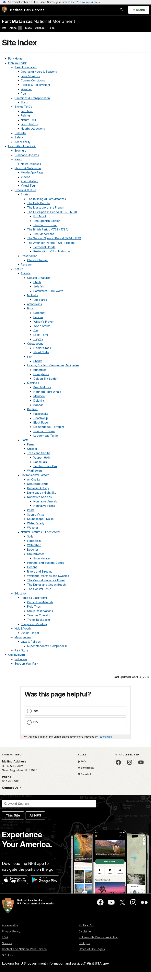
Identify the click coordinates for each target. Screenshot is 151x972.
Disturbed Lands (37, 483)
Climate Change (37, 260)
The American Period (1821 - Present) (51, 242)
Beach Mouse (42, 387)
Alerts (14, 27)
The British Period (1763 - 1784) (47, 229)
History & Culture (25, 190)
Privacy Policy (11, 931)
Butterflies (39, 369)
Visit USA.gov (98, 963)
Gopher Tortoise (44, 431)
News (18, 159)
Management (23, 637)
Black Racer (41, 422)
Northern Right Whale (47, 391)
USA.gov (84, 943)
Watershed (34, 545)
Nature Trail (28, 120)
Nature (19, 269)
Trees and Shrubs (38, 453)
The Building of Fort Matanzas (46, 199)
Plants (25, 440)
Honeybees (41, 374)
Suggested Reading (34, 624)
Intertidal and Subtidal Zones (45, 562)
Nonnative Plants (44, 505)
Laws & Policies (31, 641)
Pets (24, 93)
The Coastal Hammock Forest (46, 580)
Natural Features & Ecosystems (41, 532)
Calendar (40, 27)
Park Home (15, 58)
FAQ (83, 761)
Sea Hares (40, 299)
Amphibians (34, 304)
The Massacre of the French (45, 207)
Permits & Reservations (36, 84)
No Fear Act (86, 925)
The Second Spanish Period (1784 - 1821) (54, 238)
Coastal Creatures (38, 277)
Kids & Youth (23, 628)
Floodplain (34, 540)
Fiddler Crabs (42, 348)
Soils (30, 536)
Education (21, 593)
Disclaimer (85, 931)
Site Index (87, 767)
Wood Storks (41, 326)
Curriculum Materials (40, 602)
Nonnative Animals (45, 501)
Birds (30, 308)
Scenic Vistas (35, 514)
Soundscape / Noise (40, 518)
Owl (35, 330)
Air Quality (33, 479)
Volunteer (21, 659)
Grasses (32, 448)
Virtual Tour (28, 185)
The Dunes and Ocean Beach (46, 584)
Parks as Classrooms (34, 597)
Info (4, 27)
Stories (25, 194)
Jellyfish (38, 286)
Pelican (38, 317)
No (35, 722)
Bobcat (38, 405)
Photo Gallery (29, 181)
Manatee (39, 396)
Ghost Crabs (41, 352)
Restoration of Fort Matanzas (52, 251)
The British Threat (45, 225)
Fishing (25, 115)
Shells (37, 282)
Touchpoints (105, 736)
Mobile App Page (32, 172)
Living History (29, 124)
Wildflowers (34, 470)
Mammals (33, 383)
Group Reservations (40, 610)
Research (27, 264)
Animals (25, 273)
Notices (7, 943)
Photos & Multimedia (28, 168)
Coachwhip (40, 418)
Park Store (21, 650)
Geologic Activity (38, 488)
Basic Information (26, 67)
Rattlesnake (41, 413)
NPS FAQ (8, 955)
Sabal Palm (40, 461)
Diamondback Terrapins (48, 426)
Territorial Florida (44, 247)
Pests (30, 510)
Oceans (32, 567)
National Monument (38, 21)
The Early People (38, 203)
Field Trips (34, 606)
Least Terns (41, 334)
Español (85, 774)
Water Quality (35, 523)
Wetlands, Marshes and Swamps (48, 575)
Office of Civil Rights (92, 949)
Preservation (29, 255)
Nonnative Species (39, 497)
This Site (13, 815)
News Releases (31, 163)
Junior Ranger (30, 632)
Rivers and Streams (39, 571)
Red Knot (39, 312)
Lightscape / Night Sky (41, 492)
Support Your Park (26, 663)
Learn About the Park (22, 146)
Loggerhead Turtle (45, 435)
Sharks (37, 361)
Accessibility (22, 142)
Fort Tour (27, 111)
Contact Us (10, 788)
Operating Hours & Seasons (39, 71)
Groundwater (35, 554)
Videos (25, 177)
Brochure (21, 150)
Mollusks (32, 295)
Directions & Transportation (32, 98)
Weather (26, 89)
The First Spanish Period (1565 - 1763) (52, 212)
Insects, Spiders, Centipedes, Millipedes (53, 365)
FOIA (5, 937)
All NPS (35, 815)
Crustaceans (35, 343)
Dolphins (39, 400)
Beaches (33, 549)
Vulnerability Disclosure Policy (98, 937)
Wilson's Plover (43, 321)
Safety (19, 137)
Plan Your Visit (17, 63)
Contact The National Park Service (24, 949)
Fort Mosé (39, 216)
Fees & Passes (30, 76)
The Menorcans (43, 234)
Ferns (30, 444)
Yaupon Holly (42, 457)
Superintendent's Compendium (47, 646)
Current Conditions (33, 80)
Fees (51, 27)
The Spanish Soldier (46, 220)
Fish (29, 356)
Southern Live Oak (45, 466)
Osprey (38, 339)
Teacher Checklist (39, 615)
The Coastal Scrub (39, 589)
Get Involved (16, 654)
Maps (28, 27)
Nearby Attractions (33, 128)
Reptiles (32, 409)
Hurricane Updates (27, 155)
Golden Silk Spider (45, 378)
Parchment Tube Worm (48, 291)
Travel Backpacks (39, 619)
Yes (36, 711)
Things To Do (23, 106)
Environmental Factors (35, 475)
